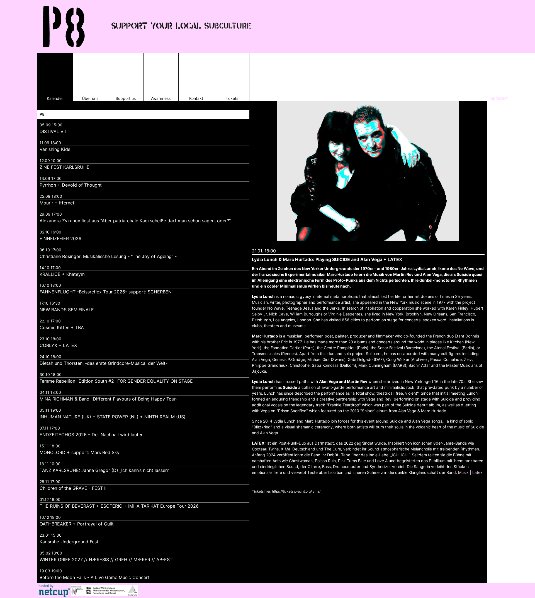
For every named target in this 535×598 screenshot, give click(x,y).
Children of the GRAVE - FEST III (74, 488)
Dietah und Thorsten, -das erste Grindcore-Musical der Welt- (103, 363)
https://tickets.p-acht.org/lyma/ (296, 491)
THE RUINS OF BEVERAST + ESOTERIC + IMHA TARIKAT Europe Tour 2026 (119, 506)
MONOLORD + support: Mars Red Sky (80, 452)
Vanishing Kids (55, 149)
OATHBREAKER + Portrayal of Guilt (77, 524)
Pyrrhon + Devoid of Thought (71, 185)
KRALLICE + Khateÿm (62, 274)
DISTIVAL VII (53, 131)
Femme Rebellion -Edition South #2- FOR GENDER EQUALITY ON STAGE (116, 381)
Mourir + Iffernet (57, 203)
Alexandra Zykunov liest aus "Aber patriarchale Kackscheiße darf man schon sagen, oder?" (135, 220)
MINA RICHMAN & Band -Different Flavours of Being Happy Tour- (108, 399)
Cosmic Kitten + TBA (62, 327)
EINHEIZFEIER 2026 (60, 238)
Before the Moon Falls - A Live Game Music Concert (95, 577)
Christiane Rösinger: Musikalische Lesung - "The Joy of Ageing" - (108, 256)
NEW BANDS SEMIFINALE (67, 309)
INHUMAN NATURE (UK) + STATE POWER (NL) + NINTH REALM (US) (113, 416)
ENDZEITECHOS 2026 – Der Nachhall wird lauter (91, 434)
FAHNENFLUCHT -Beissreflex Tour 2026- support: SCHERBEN (106, 292)
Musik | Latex (470, 472)
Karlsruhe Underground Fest (69, 541)
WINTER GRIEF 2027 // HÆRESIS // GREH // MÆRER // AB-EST (106, 559)
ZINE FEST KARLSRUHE (64, 167)
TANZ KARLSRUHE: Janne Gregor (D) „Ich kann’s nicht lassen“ (104, 470)
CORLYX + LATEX (58, 345)
